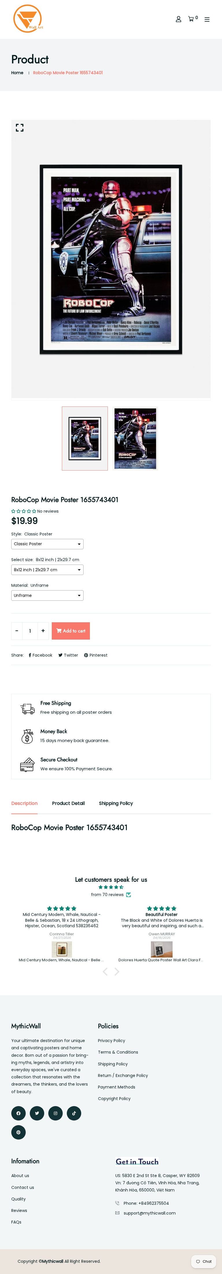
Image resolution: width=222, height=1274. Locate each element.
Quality (18, 1199)
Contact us (22, 1187)
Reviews (19, 1210)
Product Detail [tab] (68, 803)
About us (20, 1176)
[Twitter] (37, 1113)
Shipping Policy (113, 1064)
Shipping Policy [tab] (116, 803)
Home (17, 73)
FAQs (16, 1222)
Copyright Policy (114, 1098)
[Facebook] (18, 1113)
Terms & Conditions (118, 1052)
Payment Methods (116, 1087)
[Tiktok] (74, 1113)
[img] (111, 887)
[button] (107, 972)
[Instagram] (55, 1113)
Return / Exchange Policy (123, 1075)
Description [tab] (24, 803)
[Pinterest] (18, 1132)
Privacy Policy (111, 1040)
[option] (111, 259)
